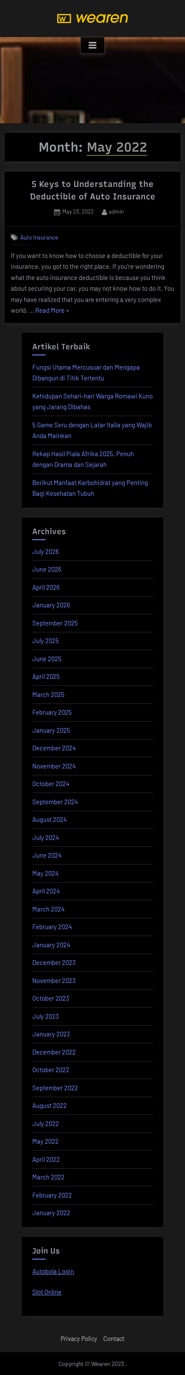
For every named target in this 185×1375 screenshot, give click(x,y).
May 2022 (45, 1141)
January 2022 (51, 1212)
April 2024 (46, 891)
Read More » (52, 311)
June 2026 (47, 569)
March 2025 (48, 694)
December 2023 (54, 962)
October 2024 (50, 783)
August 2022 (49, 1105)
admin (116, 211)
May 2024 (45, 873)
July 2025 (45, 640)
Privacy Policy (79, 1338)
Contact (113, 1338)
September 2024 (55, 802)
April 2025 (46, 676)
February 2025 (52, 712)
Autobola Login (53, 1271)
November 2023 (54, 980)
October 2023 (50, 998)
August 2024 (49, 819)
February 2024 (52, 926)
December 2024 (54, 748)
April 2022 (46, 1159)
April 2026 (46, 587)
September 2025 (55, 623)
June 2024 (47, 855)
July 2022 (45, 1123)
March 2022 (48, 1177)
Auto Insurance (39, 237)
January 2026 (51, 605)
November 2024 (54, 766)
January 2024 (51, 945)
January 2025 (51, 730)
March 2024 (48, 909)
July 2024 (45, 837)
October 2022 (50, 1069)
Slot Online (47, 1292)
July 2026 (45, 551)
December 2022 (54, 1052)
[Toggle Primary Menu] (92, 45)
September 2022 (55, 1088)
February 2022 (52, 1195)
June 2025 (47, 659)
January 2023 (51, 1034)
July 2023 (45, 1016)
